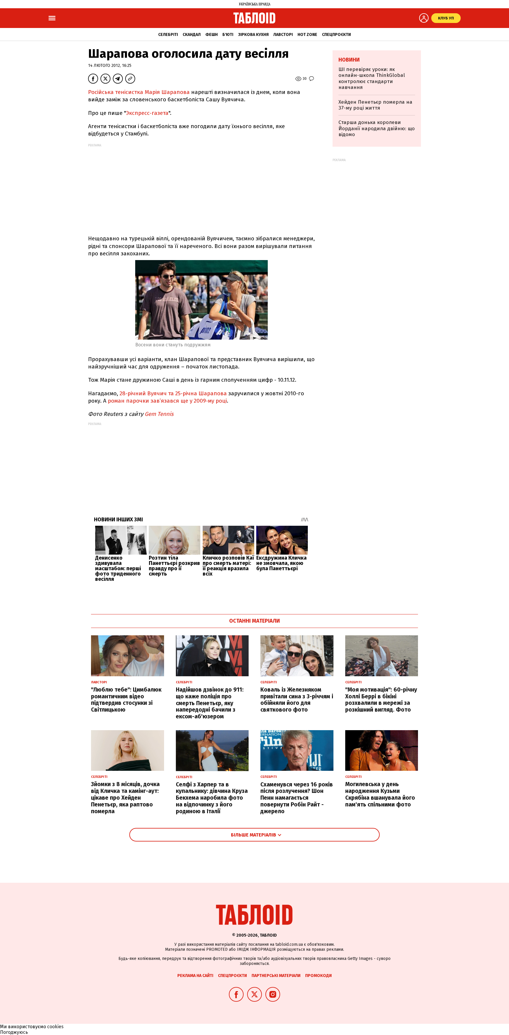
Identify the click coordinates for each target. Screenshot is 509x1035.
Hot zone (307, 34)
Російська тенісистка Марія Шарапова (139, 92)
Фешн (211, 34)
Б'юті (227, 34)
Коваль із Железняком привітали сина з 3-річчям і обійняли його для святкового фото (296, 699)
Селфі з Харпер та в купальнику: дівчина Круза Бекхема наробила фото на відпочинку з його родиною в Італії (212, 798)
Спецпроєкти (336, 34)
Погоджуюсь (14, 1032)
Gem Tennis (159, 414)
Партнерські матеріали (276, 975)
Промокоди (318, 975)
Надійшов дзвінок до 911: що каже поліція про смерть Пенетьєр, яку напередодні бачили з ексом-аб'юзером (210, 703)
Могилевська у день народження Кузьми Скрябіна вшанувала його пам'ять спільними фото (380, 794)
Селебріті (168, 34)
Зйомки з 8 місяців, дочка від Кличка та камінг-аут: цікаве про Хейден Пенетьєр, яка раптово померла (125, 797)
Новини (349, 60)
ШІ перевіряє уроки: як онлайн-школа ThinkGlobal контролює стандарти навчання (371, 78)
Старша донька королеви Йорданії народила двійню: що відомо (376, 128)
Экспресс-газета (147, 113)
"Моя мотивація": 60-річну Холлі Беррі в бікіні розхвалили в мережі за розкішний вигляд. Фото (381, 699)
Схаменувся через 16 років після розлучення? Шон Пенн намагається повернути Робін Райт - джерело (296, 798)
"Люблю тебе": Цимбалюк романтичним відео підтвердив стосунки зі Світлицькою (126, 699)
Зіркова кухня (253, 34)
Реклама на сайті (195, 975)
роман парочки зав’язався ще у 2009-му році (167, 400)
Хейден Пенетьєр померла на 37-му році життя (375, 105)
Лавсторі (283, 34)
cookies (55, 1026)
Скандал (192, 34)
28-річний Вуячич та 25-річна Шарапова (173, 393)
